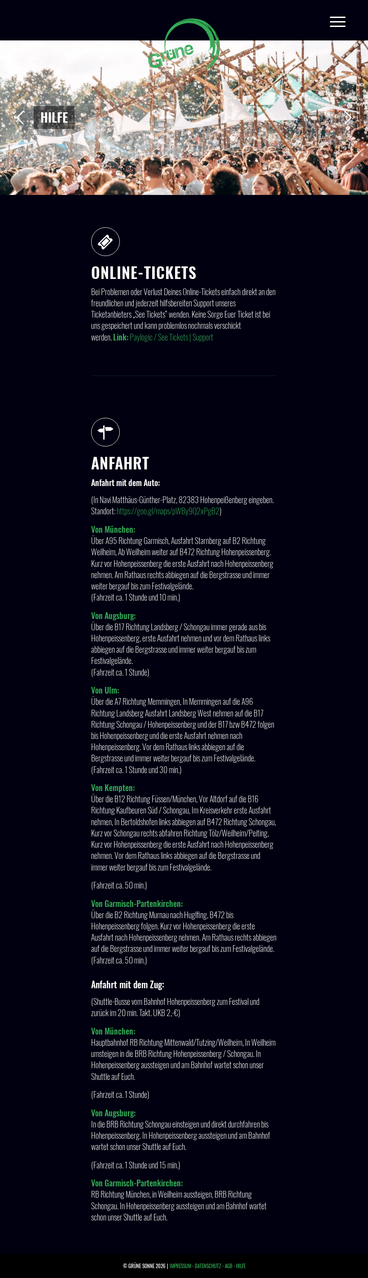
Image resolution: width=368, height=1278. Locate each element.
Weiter (347, 117)
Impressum (180, 1265)
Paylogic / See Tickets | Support (171, 337)
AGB (228, 1265)
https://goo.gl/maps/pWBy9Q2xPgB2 (168, 511)
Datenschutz (208, 1265)
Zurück (20, 117)
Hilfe (240, 1265)
